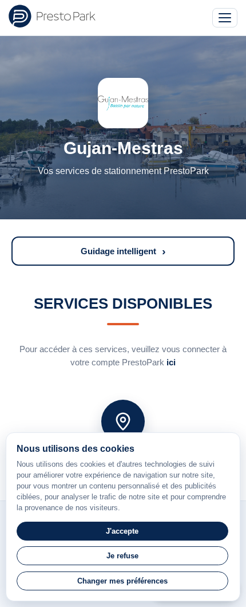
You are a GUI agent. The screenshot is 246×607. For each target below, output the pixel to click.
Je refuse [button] (122, 555)
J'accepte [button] (122, 531)
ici (171, 362)
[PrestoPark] (52, 16)
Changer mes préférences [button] (122, 581)
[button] (123, 251)
